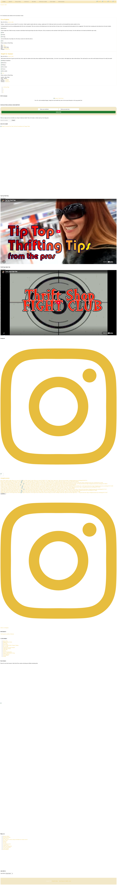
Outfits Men (5, 649)
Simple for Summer (7, 54)
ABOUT (10, 1)
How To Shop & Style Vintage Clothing (10, 645)
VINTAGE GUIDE (43, 1)
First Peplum (5, 19)
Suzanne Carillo (3, 4)
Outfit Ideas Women (7, 648)
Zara (4, 45)
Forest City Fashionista (7, 846)
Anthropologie (6, 48)
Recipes (4, 650)
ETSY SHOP (52, 1)
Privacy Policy (18, 1)
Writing (4, 656)
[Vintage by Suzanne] (15, 126)
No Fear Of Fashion (7, 847)
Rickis (5, 46)
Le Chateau (6, 79)
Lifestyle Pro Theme (55, 881)
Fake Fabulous (6, 849)
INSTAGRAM (61, 1)
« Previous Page (6, 87)
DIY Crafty (5, 643)
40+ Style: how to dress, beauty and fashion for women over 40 (15, 839)
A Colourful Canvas (7, 843)
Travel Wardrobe (6, 654)
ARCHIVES (2, 873)
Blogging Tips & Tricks (7, 642)
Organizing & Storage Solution (9, 647)
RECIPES (34, 1)
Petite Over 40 (5, 838)
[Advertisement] (10, 685)
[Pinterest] (109, 1)
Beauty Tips (5, 640)
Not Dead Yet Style (6, 837)
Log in (70, 881)
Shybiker (4, 841)
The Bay (7, 80)
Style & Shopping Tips (7, 651)
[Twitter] (114, 1)
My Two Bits (5, 646)
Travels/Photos (6, 655)
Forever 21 (7, 49)
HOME (4, 1)
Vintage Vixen (5, 845)
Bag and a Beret (6, 836)
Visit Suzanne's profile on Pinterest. (7, 634)
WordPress (66, 881)
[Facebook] (104, 1)
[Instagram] (99, 1)
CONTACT (26, 1)
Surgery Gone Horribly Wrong (9, 653)
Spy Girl (4, 842)
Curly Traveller (6, 848)
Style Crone (5, 840)
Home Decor (5, 644)
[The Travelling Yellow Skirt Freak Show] (0, 703)
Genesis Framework (62, 881)
